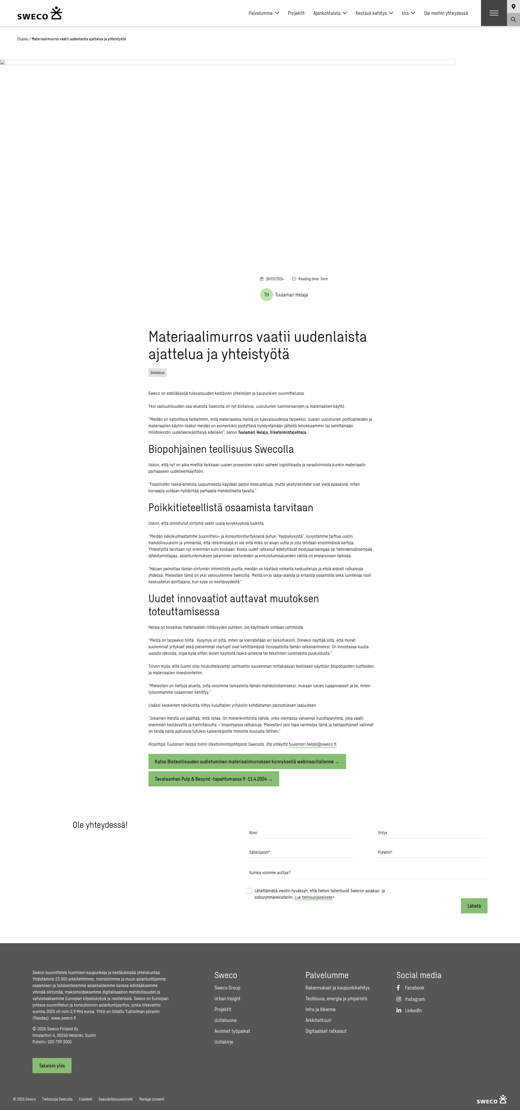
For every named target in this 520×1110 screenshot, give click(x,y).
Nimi (253, 832)
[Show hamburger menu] (494, 13)
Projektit (296, 13)
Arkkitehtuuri (318, 1020)
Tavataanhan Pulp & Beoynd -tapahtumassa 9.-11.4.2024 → (214, 779)
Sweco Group (227, 988)
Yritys (382, 832)
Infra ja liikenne (321, 1009)
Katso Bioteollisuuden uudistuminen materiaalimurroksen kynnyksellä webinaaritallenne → (247, 761)
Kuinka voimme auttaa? (270, 872)
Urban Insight (227, 998)
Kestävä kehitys (371, 13)
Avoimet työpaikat (232, 1031)
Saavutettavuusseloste (116, 1099)
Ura (405, 13)
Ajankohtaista (326, 13)
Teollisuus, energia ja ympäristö (336, 998)
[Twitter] (511, 388)
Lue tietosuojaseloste (313, 897)
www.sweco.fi (63, 1017)
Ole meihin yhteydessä (446, 13)
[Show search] (513, 19)
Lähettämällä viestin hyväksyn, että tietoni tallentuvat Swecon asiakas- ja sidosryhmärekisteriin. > (320, 894)
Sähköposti (259, 852)
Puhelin (385, 852)
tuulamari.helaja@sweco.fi (312, 744)
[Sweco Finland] (39, 12)
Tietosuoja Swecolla (57, 1099)
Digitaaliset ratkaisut (326, 1031)
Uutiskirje (223, 1042)
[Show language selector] (513, 6)
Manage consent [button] (151, 1099)
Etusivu (22, 39)
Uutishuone (225, 1020)
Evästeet (85, 1099)
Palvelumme (261, 13)
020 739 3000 (60, 1041)
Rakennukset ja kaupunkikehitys (338, 988)
